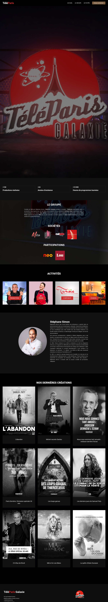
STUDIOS (93, 298)
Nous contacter (98, 3)
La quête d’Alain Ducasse (89, 563)
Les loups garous (54, 501)
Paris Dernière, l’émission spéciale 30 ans (19, 502)
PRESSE (41, 298)
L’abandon (18, 439)
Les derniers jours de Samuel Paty (89, 501)
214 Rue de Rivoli (19, 563)
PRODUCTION (14, 298)
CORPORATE (67, 298)
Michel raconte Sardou (54, 439)
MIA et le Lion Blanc (54, 563)
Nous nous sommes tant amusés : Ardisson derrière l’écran (89, 440)
